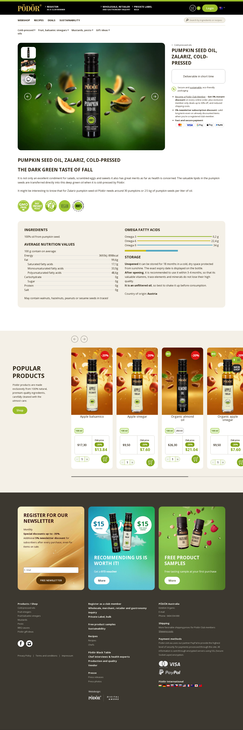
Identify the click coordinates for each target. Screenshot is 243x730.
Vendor (92, 665)
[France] (188, 685)
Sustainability (96, 628)
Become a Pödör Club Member (190, 96)
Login (210, 8)
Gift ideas (102, 30)
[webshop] (236, 368)
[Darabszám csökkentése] (77, 459)
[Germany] (164, 685)
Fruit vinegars (24, 611)
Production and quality (102, 661)
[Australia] (221, 8)
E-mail (162, 611)
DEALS (51, 20)
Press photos (95, 681)
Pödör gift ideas (26, 631)
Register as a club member (104, 603)
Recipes (92, 640)
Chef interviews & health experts (109, 656)
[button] (27, 96)
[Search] (187, 20)
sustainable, (196, 87)
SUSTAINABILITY (70, 20)
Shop (20, 410)
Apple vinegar (137, 416)
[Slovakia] (172, 685)
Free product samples (102, 624)
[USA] (184, 685)
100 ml (79, 430)
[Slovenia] (180, 685)
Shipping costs (166, 631)
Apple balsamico (92, 416)
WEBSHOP (24, 20)
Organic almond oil (182, 418)
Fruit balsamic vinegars (29, 615)
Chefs (91, 644)
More (101, 580)
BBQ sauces (24, 627)
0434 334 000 (173, 615)
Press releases (95, 677)
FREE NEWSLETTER (51, 580)
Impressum (67, 655)
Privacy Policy (24, 655)
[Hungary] (160, 685)
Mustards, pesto (81, 30)
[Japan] (196, 685)
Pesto (20, 623)
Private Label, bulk (99, 616)
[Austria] (168, 685)
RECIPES (39, 20)
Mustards (22, 619)
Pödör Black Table (99, 652)
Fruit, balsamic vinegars (52, 30)
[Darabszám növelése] (87, 459)
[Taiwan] (200, 685)
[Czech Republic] (176, 685)
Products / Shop (28, 603)
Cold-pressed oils (26, 31)
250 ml (179, 430)
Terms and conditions (46, 655)
